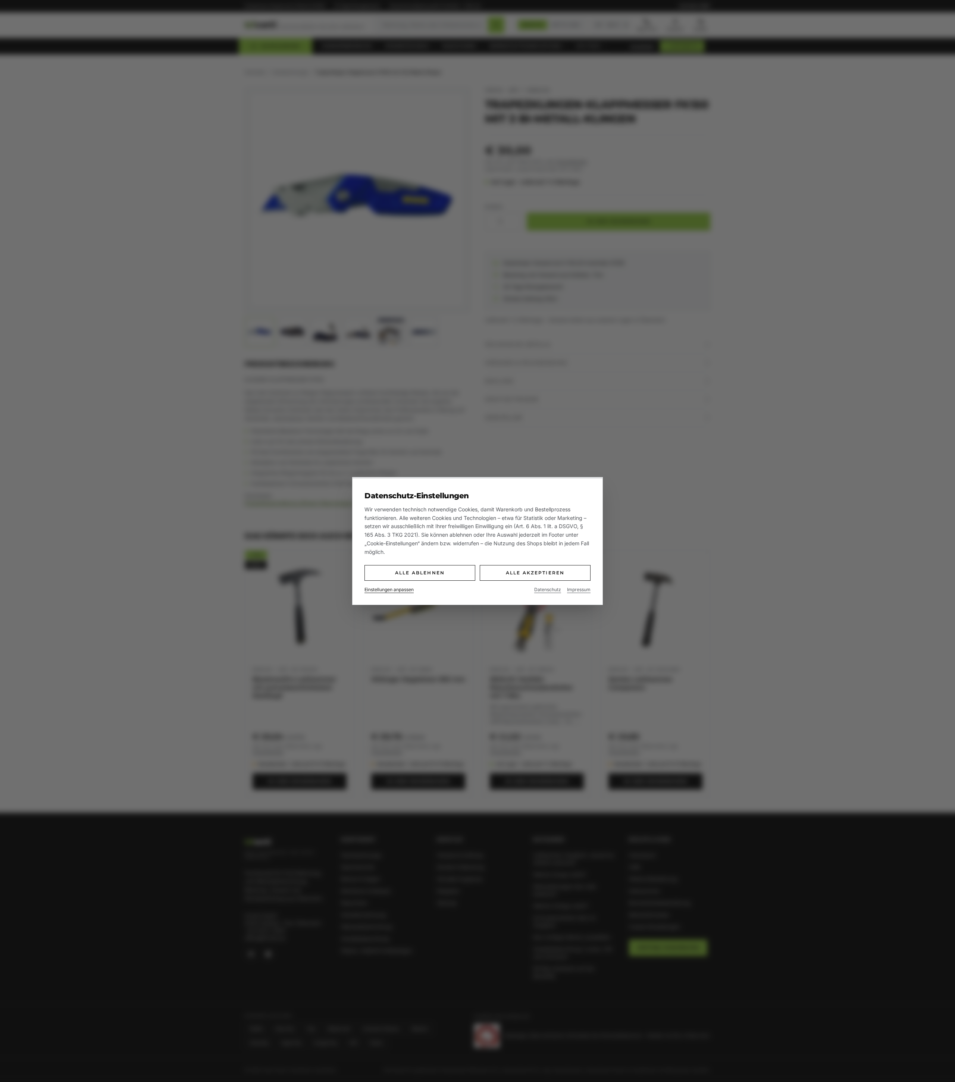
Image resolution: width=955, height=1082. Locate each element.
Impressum (579, 589)
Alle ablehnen (420, 573)
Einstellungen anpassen (389, 589)
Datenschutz (547, 589)
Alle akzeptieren (535, 573)
